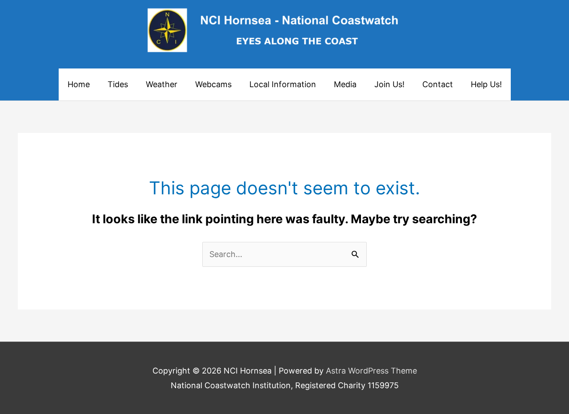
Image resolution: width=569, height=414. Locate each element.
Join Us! (389, 84)
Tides (118, 84)
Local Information (282, 84)
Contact (437, 84)
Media (345, 84)
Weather (161, 84)
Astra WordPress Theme (371, 370)
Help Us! (486, 84)
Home (79, 84)
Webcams (213, 84)
